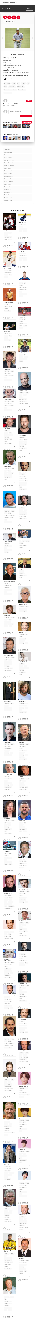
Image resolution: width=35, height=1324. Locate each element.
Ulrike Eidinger (8, 833)
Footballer (21, 827)
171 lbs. (21, 510)
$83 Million (7, 1079)
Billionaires (9, 559)
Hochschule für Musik (8, 904)
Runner (25, 325)
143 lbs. (12, 962)
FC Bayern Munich (8, 1213)
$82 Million (7, 430)
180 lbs (21, 822)
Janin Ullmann (22, 672)
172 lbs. (21, 956)
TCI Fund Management (8, 707)
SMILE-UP (21, 1096)
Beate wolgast (22, 897)
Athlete (23, 83)
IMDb (26, 480)
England (21, 824)
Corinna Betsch (8, 1260)
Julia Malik (21, 1061)
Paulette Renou (8, 379)
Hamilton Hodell (23, 996)
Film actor (21, 640)
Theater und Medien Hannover (8, 908)
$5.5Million (7, 1208)
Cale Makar (7, 149)
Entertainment (22, 512)
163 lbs (12, 511)
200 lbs (21, 283)
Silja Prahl (21, 757)
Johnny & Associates (23, 1128)
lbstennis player (23, 545)
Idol (20, 1094)
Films (20, 1057)
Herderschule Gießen (23, 448)
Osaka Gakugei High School (23, 1196)
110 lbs (21, 354)
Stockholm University (8, 550)
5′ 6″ (27, 1088)
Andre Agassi (7, 1170)
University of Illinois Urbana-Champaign (8, 521)
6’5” (10, 333)
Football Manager (8, 1303)
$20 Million (21, 437)
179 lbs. (27, 922)
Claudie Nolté (22, 638)
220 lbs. (6, 333)
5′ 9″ (5, 513)
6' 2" (18, 83)
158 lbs (12, 401)
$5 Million (7, 371)
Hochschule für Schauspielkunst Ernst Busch (8, 475)
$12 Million (7, 83)
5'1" (5, 373)
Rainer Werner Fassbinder (23, 789)
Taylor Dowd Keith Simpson (22, 90)
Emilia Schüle (22, 899)
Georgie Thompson (8, 857)
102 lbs (27, 1120)
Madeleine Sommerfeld (8, 439)
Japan (20, 516)
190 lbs (6, 583)
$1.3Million (7, 657)
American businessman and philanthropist (8, 585)
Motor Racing (8, 1264)
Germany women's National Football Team (8, 1307)
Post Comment (25, 116)
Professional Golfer (8, 90)
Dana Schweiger (23, 444)
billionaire (7, 543)
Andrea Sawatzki (23, 399)
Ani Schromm (8, 968)
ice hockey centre (23, 229)
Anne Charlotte (8, 1126)
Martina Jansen (8, 1090)
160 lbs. (6, 897)
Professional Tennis (8, 1175)
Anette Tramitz (8, 783)
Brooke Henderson (9, 171)
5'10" (10, 853)
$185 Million (22, 954)
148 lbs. (27, 744)
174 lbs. (27, 891)
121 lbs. (27, 1151)
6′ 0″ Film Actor (8, 778)
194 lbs (12, 1297)
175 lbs (14, 83)
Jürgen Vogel (7, 189)
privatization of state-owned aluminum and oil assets (8, 594)
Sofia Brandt (11, 906)
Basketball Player (8, 272)
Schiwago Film (8, 755)
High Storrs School (23, 829)
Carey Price (7, 155)
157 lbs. (21, 1219)
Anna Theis (7, 1003)
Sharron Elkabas (8, 977)
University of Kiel (23, 759)
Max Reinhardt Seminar (8, 410)
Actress (10, 435)
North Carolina (21, 86)
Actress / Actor (10, 387)
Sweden (6, 552)
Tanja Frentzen (8, 1268)
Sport (24, 865)
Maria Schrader (8, 184)
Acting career (8, 621)
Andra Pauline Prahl (23, 750)
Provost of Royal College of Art (23, 608)
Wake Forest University (8, 93)
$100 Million (22, 1216)
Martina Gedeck (8, 181)
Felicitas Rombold (8, 1086)
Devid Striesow (8, 195)
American (21, 571)
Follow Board (27, 122)
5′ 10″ (25, 439)
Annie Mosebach (23, 1027)
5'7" (25, 476)
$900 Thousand (8, 895)
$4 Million (21, 634)
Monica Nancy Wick (23, 712)
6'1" (25, 283)
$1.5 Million (22, 474)
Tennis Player (8, 310)
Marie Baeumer (23, 935)
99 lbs (20, 1090)
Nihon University (23, 518)
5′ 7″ (10, 432)
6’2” (24, 224)
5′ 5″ (20, 1122)
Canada (6, 235)
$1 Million (21, 1260)
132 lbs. (21, 666)
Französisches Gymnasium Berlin (23, 401)
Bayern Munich (22, 1223)
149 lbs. (6, 432)
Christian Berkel (8, 176)
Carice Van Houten (23, 960)
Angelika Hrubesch (8, 1301)
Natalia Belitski (8, 443)
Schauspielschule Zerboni (8, 787)
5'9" (25, 319)
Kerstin (21, 1271)
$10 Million (21, 507)
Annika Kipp (11, 515)
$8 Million (21, 1052)
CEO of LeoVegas (8, 545)
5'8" (5, 746)
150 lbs (21, 319)
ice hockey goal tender (23, 257)
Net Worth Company (9, 3)
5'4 (24, 354)
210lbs (20, 224)
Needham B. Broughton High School (12, 86)
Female (26, 357)
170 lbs (6, 304)
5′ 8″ (20, 395)
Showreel (7, 789)
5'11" (10, 233)
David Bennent (8, 173)
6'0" (20, 987)
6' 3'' (25, 253)
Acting (9, 373)
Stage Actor (22, 965)
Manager (6, 705)
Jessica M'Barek (22, 482)
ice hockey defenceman (8, 237)
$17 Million (7, 820)
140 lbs (6, 1168)
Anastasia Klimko (23, 1221)
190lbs (6, 233)
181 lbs (12, 657)
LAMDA (6, 626)
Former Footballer (23, 863)
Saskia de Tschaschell (8, 1047)
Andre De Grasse (9, 165)
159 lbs (12, 371)
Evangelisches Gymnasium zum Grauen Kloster (8, 748)
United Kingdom (23, 611)
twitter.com (9, 21)
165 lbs (12, 468)
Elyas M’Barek (8, 197)
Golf (28, 83)
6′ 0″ (5, 470)
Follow (28, 100)
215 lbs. (6, 270)
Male (5, 86)
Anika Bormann (8, 662)
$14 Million (21, 663)
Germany (11, 375)
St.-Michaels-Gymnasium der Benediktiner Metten (23, 489)
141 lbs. (12, 1253)
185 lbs (12, 932)
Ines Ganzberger (8, 477)
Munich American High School (8, 670)
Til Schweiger (7, 187)
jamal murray (8, 157)
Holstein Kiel (7, 1132)
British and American (8, 589)
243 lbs (27, 1260)
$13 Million (7, 1122)
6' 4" (10, 270)
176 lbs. (21, 439)
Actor (6, 375)
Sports (14, 90)
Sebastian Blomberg (9, 179)
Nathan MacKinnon (9, 160)
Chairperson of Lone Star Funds (23, 575)
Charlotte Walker (23, 287)
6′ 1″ (5, 934)
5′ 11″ (6, 619)
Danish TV (21, 783)
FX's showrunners (23, 514)
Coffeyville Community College (23, 323)
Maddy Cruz (10, 245)
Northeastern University (23, 293)
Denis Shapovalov (9, 163)
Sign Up (29, 9)
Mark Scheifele (8, 152)
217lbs (20, 253)
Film (10, 824)
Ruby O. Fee (7, 975)
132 (20, 541)
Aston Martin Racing (8, 1258)
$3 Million (7, 1253)
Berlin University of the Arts (23, 929)
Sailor (6, 864)
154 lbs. (27, 392)
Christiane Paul (8, 192)
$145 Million (7, 1166)
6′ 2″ (5, 403)
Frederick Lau (8, 200)
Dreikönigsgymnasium (8, 1084)
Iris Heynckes (8, 1219)
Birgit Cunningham (8, 664)
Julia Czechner (22, 485)
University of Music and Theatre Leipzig (23, 1000)
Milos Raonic (7, 168)
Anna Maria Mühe (23, 992)
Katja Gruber (22, 1269)
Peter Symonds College (8, 862)
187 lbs (12, 820)
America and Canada (23, 255)
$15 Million (21, 1021)
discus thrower (22, 1264)
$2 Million (21, 392)
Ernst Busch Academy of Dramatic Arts (8, 971)
